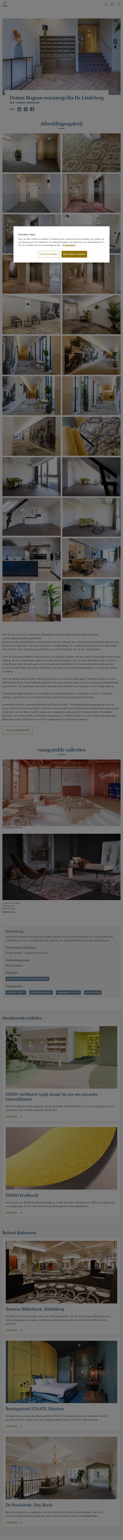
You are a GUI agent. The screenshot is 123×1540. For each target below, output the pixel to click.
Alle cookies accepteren (74, 254)
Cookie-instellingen (49, 254)
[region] (61, 244)
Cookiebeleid (68, 245)
